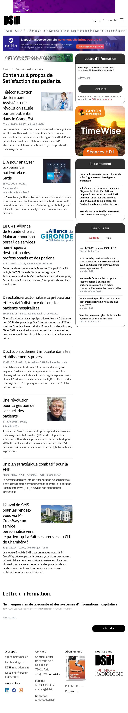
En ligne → (72, 691)
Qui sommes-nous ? (16, 656)
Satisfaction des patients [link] (29, 69)
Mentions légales (14, 662)
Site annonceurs (44, 684)
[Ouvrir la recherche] (95, 20)
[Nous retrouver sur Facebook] (14, 690)
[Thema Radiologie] (109, 672)
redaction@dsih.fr (45, 700)
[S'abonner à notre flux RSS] (21, 690)
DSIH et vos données (17, 667)
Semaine (94, 237)
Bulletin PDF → (74, 686)
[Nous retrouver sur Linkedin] (7, 690)
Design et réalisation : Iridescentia (17, 674)
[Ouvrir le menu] (121, 21)
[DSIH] (109, 660)
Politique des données (102, 99)
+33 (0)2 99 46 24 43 (47, 674)
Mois (108, 237)
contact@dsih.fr (44, 689)
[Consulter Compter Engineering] (64, 6)
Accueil (6, 69)
